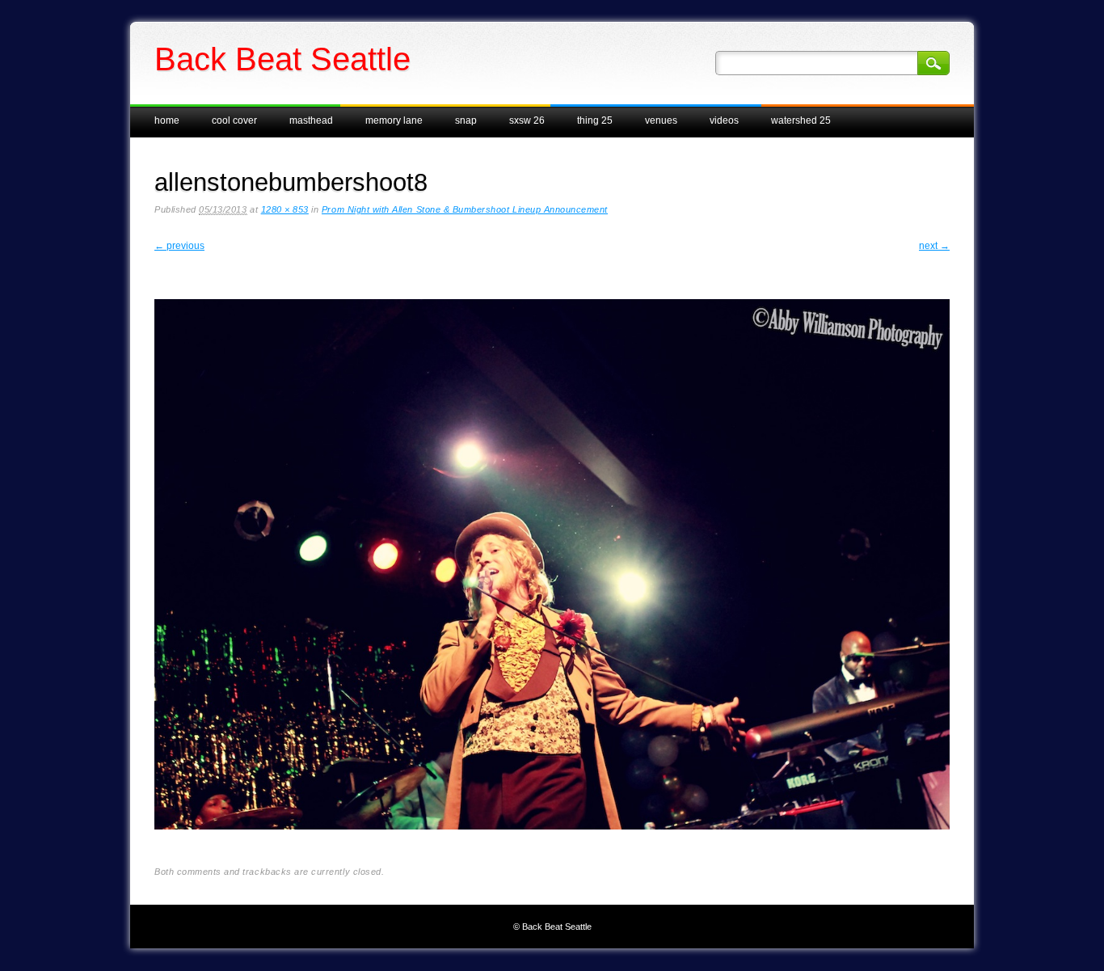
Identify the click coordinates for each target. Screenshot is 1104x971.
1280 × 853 (285, 209)
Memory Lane (394, 120)
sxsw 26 (527, 120)
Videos (724, 120)
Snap (466, 120)
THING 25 (595, 120)
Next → (934, 245)
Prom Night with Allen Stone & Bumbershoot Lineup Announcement (465, 209)
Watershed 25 (801, 120)
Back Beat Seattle (282, 59)
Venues (661, 120)
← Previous (179, 245)
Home (166, 120)
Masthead (311, 120)
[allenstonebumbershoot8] (552, 842)
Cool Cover (234, 120)
